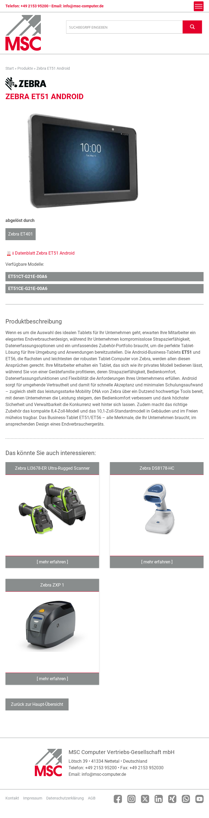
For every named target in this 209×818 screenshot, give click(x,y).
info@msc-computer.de (83, 6)
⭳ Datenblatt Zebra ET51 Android (43, 253)
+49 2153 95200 (34, 6)
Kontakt (12, 798)
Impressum (32, 798)
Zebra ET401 (20, 234)
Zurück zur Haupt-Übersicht (37, 704)
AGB (92, 798)
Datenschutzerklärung (65, 798)
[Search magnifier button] (192, 26)
